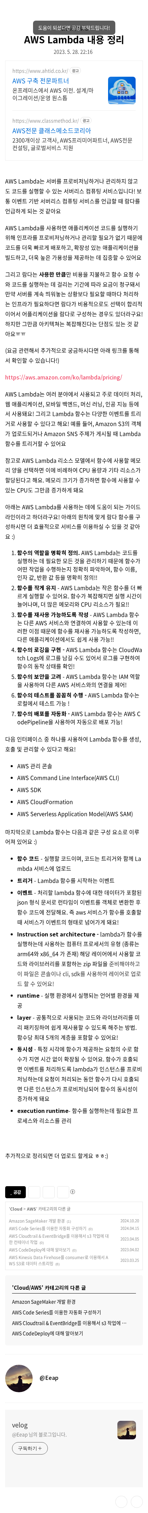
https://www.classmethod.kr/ (45, 121)
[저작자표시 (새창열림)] (72, 1191)
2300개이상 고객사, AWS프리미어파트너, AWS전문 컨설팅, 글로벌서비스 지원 (72, 143)
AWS (31, 1209)
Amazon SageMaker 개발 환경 (37, 1221)
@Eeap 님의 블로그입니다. (39, 1434)
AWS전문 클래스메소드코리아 (51, 131)
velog (20, 1425)
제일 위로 (137, 1502)
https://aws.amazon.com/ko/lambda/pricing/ (63, 377)
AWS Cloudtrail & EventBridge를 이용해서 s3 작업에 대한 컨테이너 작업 (74, 1322)
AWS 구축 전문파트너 (40, 81)
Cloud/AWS (74, 28)
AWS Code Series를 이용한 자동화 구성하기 (47, 1228)
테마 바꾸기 (121, 1502)
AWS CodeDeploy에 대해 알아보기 (39, 1250)
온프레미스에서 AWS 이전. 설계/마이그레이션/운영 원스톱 (53, 93)
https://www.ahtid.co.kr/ (40, 71)
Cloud (16, 1209)
